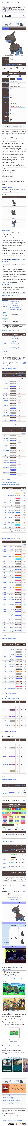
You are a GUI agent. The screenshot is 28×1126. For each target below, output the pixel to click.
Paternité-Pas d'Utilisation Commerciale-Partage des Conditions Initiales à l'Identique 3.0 (13, 1117)
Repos (11, 498)
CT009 (5, 556)
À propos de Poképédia (17, 1120)
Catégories (4, 1095)
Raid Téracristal (12, 347)
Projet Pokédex (22, 1085)
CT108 (5, 599)
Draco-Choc (6, 408)
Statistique (5, 850)
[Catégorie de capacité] (19, 381)
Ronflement (11, 502)
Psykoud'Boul (11, 580)
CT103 (5, 597)
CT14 (5, 493)
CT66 (5, 522)
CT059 (5, 580)
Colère (5, 420)
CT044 (5, 569)
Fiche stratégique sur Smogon (12, 888)
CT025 (5, 563)
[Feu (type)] (17, 515)
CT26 (5, 507)
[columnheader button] (6, 375)
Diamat (17, 23)
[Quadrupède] (11, 119)
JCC (9, 1057)
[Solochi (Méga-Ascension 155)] (7, 1065)
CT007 (5, 551)
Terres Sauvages (15, 301)
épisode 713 (15, 1041)
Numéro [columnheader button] (4, 488)
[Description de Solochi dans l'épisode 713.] (14, 1033)
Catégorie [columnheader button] (23, 488)
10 (25, 259)
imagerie (15, 897)
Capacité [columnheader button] (10, 488)
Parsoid (13, 1113)
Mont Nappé (15, 338)
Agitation (12, 88)
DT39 (5, 671)
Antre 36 (18, 309)
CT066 (5, 582)
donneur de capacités (10, 776)
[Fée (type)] (23, 821)
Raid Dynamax (12, 309)
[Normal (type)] (13, 381)
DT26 (5, 659)
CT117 (5, 604)
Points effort (6, 97)
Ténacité (11, 572)
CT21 (5, 498)
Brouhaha (12, 666)
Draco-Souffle (6, 386)
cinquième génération (7, 134)
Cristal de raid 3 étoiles (14, 348)
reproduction (7, 693)
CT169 (5, 615)
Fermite (10, 23)
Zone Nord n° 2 (14, 343)
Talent (7, 88)
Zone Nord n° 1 (14, 341)
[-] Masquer (23, 378)
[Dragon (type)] (19, 78)
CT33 (5, 512)
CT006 (5, 549)
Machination (6, 417)
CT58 (5, 520)
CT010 (5, 559)
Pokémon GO (5, 261)
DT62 (5, 678)
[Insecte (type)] (11, 817)
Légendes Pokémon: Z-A (5, 353)
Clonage (11, 597)
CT (5, 479)
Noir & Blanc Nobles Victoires (13, 1052)
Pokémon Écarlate (6, 277)
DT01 (5, 649)
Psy (15, 835)
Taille (7, 83)
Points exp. (6, 100)
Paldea (20, 70)
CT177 (5, 624)
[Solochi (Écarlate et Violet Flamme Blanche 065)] (17, 1065)
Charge (6, 381)
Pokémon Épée (5, 267)
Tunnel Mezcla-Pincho (15, 340)
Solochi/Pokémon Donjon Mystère (11, 975)
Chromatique (5, 179)
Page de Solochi (6, 1103)
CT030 (5, 566)
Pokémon (12, 81)
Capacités (5, 363)
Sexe (7, 107)
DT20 (5, 654)
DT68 (5, 683)
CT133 (5, 607)
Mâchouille (6, 403)
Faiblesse (9, 829)
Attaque (4, 857)
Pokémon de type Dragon (8, 1097)
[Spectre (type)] (18, 624)
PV (3, 854)
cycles (12, 95)
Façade (11, 517)
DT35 (5, 666)
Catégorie (6, 81)
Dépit (11, 624)
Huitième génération (7, 295)
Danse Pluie (11, 512)
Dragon (20, 133)
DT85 (5, 688)
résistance (11, 827)
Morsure (6, 388)
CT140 (5, 609)
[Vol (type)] (23, 813)
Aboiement (11, 566)
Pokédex (13, 1019)
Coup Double (5, 720)
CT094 (5, 594)
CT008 (5, 554)
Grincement (11, 495)
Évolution (4, 187)
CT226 (5, 630)
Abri (11, 505)
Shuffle (19, 75)
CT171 (5, 619)
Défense (4, 859)
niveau (15, 189)
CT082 (5, 587)
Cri (14, 122)
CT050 (5, 577)
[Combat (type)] (19, 671)
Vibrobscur (11, 594)
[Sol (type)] (18, 607)
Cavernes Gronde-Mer (15, 307)
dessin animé (18, 979)
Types (7, 78)
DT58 (5, 676)
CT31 (5, 510)
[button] (2, 2)
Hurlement (6, 390)
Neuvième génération (8, 330)
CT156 (5, 611)
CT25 (5, 505)
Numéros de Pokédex (11, 64)
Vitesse (4, 870)
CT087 (5, 592)
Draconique (12, 91)
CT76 (5, 530)
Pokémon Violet (5, 284)
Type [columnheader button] (17, 488)
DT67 (5, 681)
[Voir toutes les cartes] (14, 1076)
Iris (5, 1016)
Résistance (21, 827)
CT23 (5, 500)
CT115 (5, 602)
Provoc (11, 592)
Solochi (14, 205)
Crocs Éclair (11, 522)
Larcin (11, 500)
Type (12, 375)
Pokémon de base (15, 1103)
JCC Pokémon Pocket (15, 1057)
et (18, 55)
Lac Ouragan (15, 303)
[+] (23, 305)
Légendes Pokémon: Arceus (5, 321)
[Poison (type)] (12, 716)
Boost (11, 627)
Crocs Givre (11, 524)
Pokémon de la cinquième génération (11, 1102)
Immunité (21, 824)
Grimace (6, 405)
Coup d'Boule (6, 395)
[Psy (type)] (17, 498)
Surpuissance (12, 671)
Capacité (21, 372)
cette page (19, 327)
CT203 (5, 627)
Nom (5, 375)
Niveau (12, 207)
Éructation (5, 716)
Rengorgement (6, 398)
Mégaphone (6, 412)
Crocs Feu (11, 527)
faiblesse (22, 829)
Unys (5, 67)
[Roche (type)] (12, 725)
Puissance (6, 383)
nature (9, 878)
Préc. (25, 702)
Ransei (8, 75)
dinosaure (6, 247)
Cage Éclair (11, 493)
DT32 (5, 664)
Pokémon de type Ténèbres (14, 1095)
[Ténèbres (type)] (12, 78)
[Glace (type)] (17, 524)
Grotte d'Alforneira (15, 336)
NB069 (18, 1010)
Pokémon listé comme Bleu (9, 1100)
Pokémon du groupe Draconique (10, 1098)
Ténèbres (15, 133)
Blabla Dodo (11, 585)
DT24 (5, 656)
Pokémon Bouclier (6, 272)
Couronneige (8, 70)
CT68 (5, 527)
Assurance (6, 393)
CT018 (5, 561)
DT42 (5, 673)
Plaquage (6, 410)
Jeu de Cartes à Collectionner (15, 1046)
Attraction (11, 510)
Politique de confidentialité (7, 1120)
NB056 (12, 996)
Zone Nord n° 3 (15, 344)
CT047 (5, 572)
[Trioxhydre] (14, 222)
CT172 (5, 622)
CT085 (5, 589)
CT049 (5, 575)
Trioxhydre (23, 191)
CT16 (5, 495)
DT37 (5, 669)
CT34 (5, 515)
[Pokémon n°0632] (6, 23)
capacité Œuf (7, 731)
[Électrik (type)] (17, 493)
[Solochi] (14, 201)
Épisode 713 (5, 1021)
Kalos (17, 66)
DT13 (5, 652)
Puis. (21, 702)
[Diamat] (14, 212)
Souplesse (6, 400)
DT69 (5, 686)
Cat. (17, 702)
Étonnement (5, 709)
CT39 (5, 517)
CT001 (5, 546)
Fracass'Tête (5, 725)
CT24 (5, 502)
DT (5, 636)
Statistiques (5, 841)
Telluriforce (11, 607)
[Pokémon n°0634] (21, 23)
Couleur (7, 110)
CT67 (5, 524)
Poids (7, 86)
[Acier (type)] (17, 821)
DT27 (5, 661)
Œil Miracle (12, 834)
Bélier (11, 546)
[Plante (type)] (9, 809)
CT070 (5, 585)
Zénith (11, 515)
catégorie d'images (14, 899)
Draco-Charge (6, 415)
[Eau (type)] (17, 512)
